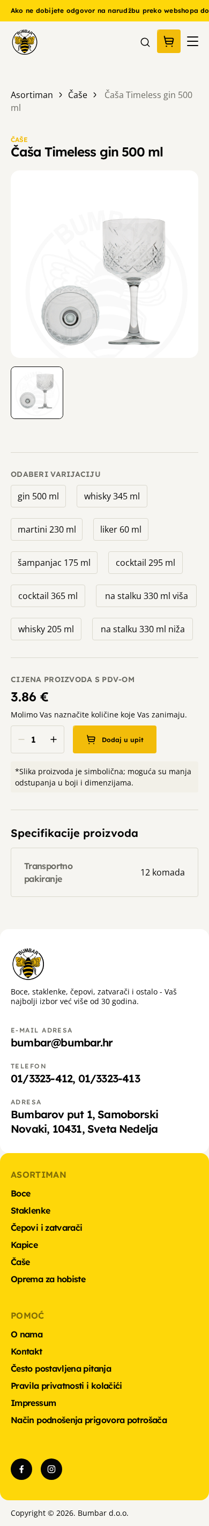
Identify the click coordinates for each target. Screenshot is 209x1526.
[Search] (145, 41)
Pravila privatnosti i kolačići (66, 1385)
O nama (26, 1334)
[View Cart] (169, 41)
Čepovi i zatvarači (46, 1227)
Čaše (77, 95)
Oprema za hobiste (48, 1279)
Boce (20, 1193)
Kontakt (26, 1351)
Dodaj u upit (123, 740)
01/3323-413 (109, 1078)
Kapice (24, 1244)
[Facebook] (21, 1469)
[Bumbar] (24, 41)
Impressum (33, 1402)
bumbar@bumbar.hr (62, 1042)
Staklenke (30, 1210)
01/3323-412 (41, 1078)
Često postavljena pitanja (61, 1368)
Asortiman (32, 95)
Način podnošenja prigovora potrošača (89, 1420)
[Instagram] (51, 1469)
